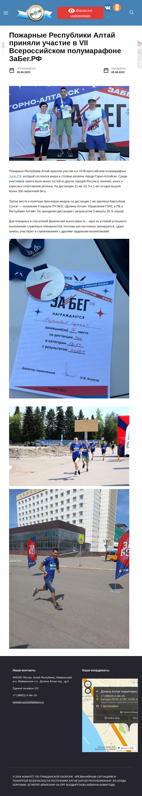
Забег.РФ (15, 176)
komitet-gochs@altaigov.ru (28, 702)
